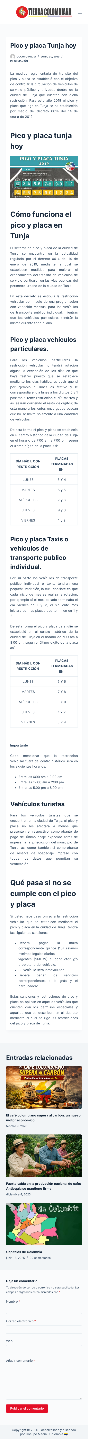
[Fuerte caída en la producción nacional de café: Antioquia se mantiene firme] (44, 1155)
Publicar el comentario (27, 1408)
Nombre (13, 1301)
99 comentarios (40, 1257)
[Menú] (80, 12)
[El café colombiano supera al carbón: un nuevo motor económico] (44, 1087)
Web (9, 1341)
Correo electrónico (21, 1321)
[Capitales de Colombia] (44, 1224)
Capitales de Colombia (24, 1252)
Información (19, 60)
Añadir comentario (20, 1361)
